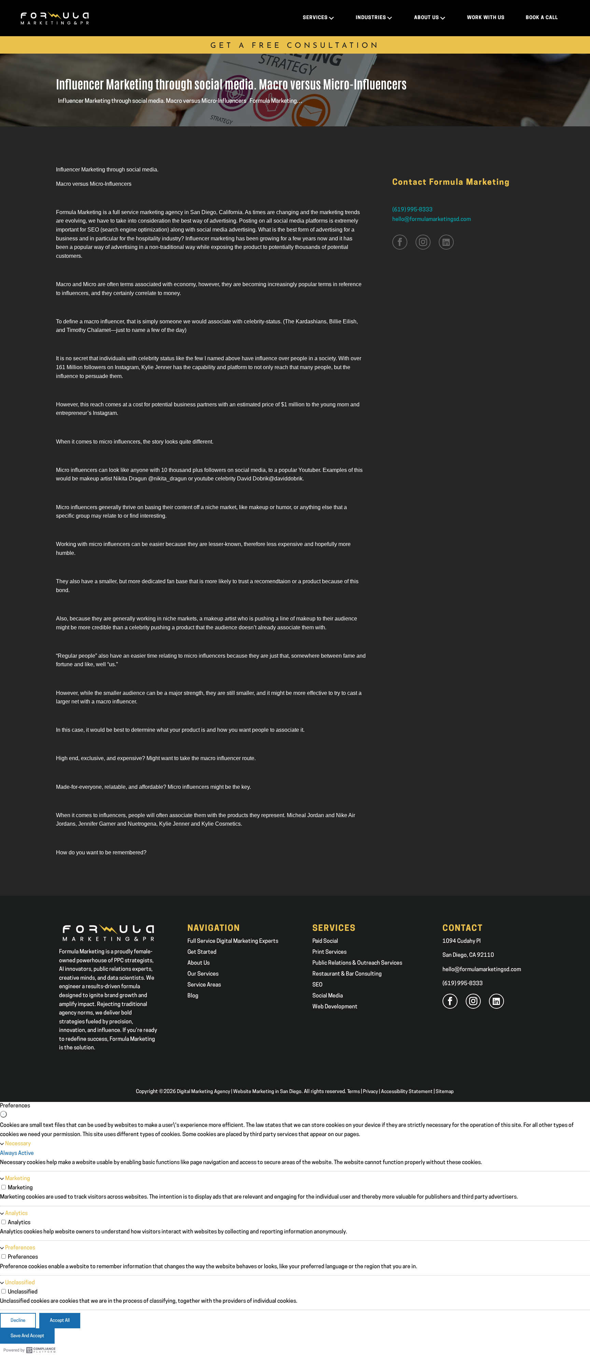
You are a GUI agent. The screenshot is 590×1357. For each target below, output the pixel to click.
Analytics (16, 1213)
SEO (317, 985)
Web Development (334, 1007)
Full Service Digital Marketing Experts (232, 941)
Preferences (20, 1248)
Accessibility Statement (407, 1091)
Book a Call (542, 17)
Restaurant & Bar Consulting (347, 974)
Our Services (203, 974)
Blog (192, 996)
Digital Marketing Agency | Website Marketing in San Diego (239, 1091)
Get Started (201, 952)
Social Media (327, 996)
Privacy (370, 1091)
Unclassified (20, 1283)
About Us (198, 963)
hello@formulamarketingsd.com (431, 219)
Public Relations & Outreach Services (357, 963)
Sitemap (445, 1091)
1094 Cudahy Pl (461, 941)
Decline (18, 1320)
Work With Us (486, 17)
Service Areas (204, 985)
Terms (353, 1091)
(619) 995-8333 (412, 210)
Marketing (17, 1178)
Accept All (60, 1320)
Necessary (18, 1144)
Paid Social (325, 941)
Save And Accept (27, 1336)
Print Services (329, 952)
